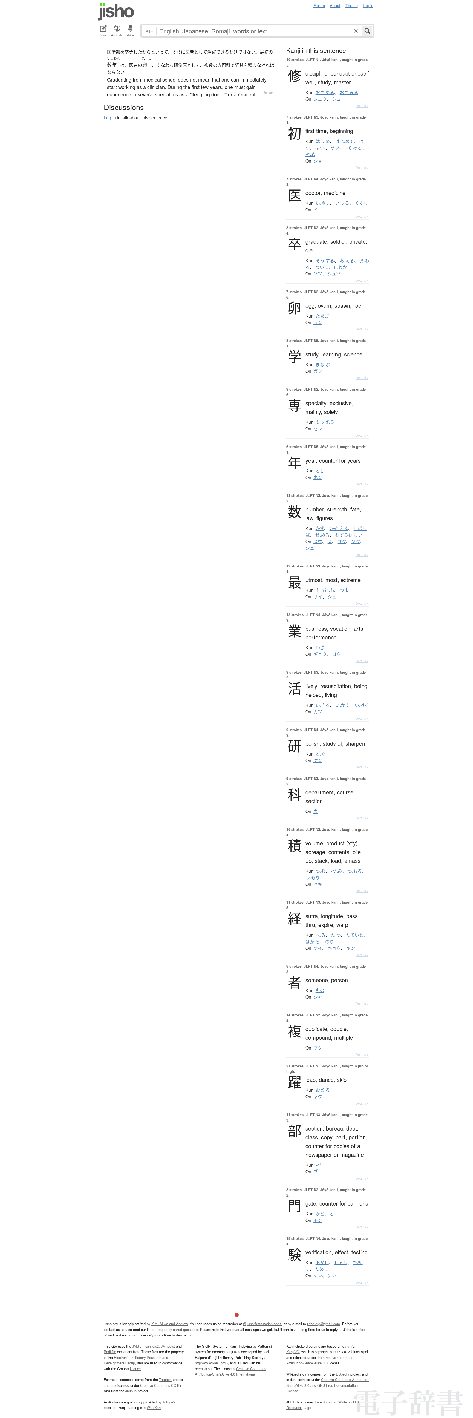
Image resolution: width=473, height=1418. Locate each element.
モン (317, 1220)
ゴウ (336, 654)
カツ (317, 712)
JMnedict (168, 1346)
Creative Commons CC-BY (160, 1385)
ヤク (317, 1097)
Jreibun (268, 92)
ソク (355, 541)
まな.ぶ (323, 365)
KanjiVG (292, 1351)
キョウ (334, 948)
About (335, 5)
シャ (317, 997)
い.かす (342, 705)
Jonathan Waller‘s (336, 1402)
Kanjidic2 (152, 1346)
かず (320, 528)
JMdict (137, 1346)
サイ (317, 597)
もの (320, 990)
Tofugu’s (168, 1402)
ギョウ (320, 654)
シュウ (320, 99)
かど (320, 1214)
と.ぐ (320, 754)
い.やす (323, 203)
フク (317, 1048)
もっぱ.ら (325, 422)
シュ (336, 99)
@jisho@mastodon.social (262, 1323)
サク (342, 541)
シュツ (334, 274)
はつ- (320, 148)
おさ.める (325, 93)
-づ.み (336, 871)
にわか (340, 267)
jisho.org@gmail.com (323, 1323)
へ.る (320, 935)
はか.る (312, 942)
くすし (361, 203)
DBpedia (342, 1374)
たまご (322, 316)
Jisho (116, 12)
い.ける (362, 705)
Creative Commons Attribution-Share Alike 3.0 (319, 1360)
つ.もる (355, 871)
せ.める (322, 535)
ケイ (317, 948)
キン (350, 948)
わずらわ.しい (348, 535)
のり (329, 942)
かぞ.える (339, 528)
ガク (317, 371)
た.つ (336, 935)
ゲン (331, 1276)
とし (320, 471)
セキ (317, 884)
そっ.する (325, 261)
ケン (317, 760)
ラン (317, 322)
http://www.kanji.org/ (211, 1362)
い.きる (323, 705)
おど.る (323, 1090)
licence (135, 1368)
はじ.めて (344, 141)
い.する (342, 203)
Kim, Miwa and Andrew (169, 1323)
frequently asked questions (177, 1329)
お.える (347, 261)
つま (344, 590)
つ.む (320, 871)
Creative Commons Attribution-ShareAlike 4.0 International (230, 1371)
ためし (321, 1269)
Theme (351, 5)
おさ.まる (349, 93)
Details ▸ (362, 105)
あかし (322, 1263)
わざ (320, 648)
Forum (319, 5)
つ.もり (312, 878)
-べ (318, 1165)
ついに (321, 267)
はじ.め (323, 141)
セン (317, 429)
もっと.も (325, 590)
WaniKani (154, 1407)
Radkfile (110, 1351)
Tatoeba (165, 1379)
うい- (336, 148)
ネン (317, 477)
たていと (354, 935)
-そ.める (354, 148)
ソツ (317, 274)
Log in (368, 5)
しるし (340, 1263)
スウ (317, 541)
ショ (317, 161)
